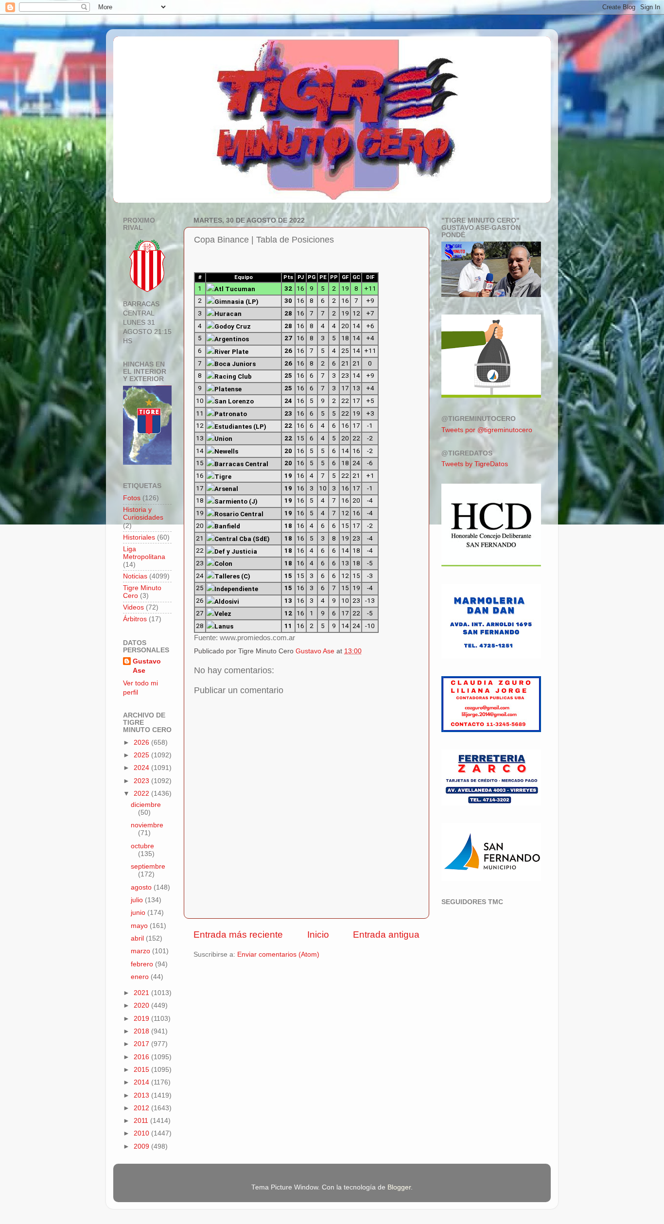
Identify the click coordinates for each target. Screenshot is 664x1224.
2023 (142, 781)
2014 (142, 1082)
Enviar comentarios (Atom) (278, 954)
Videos (133, 607)
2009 (142, 1146)
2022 (142, 793)
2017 (142, 1044)
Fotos (131, 498)
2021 (142, 993)
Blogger (399, 1187)
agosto (142, 887)
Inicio (318, 934)
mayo (140, 925)
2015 (142, 1069)
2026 (142, 742)
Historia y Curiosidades (143, 513)
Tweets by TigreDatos (474, 464)
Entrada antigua (386, 934)
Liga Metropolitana (144, 552)
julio (138, 900)
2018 (142, 1031)
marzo (141, 951)
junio (139, 912)
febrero (143, 964)
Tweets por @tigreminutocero (486, 430)
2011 (142, 1120)
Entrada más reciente (238, 934)
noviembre (147, 825)
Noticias (135, 576)
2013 (142, 1095)
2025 (142, 755)
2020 (142, 1005)
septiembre (148, 866)
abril (138, 938)
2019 (142, 1018)
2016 (142, 1057)
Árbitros (135, 619)
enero (141, 976)
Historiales (139, 537)
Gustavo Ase (147, 666)
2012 (142, 1108)
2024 (142, 767)
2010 (142, 1133)
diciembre (146, 804)
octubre (142, 846)
